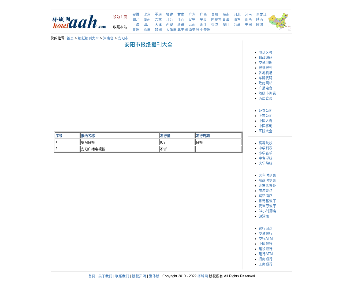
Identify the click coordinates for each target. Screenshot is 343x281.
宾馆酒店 (266, 196)
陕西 (259, 19)
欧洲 (147, 30)
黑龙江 (261, 14)
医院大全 (266, 131)
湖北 (135, 19)
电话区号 (266, 52)
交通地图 (266, 63)
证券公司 (266, 111)
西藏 (169, 25)
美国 (248, 25)
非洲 (158, 30)
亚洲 (135, 30)
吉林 (158, 19)
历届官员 (266, 98)
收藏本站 (120, 27)
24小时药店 (267, 211)
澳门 (225, 25)
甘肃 (180, 14)
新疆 (180, 25)
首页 (70, 38)
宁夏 (203, 19)
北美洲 (182, 30)
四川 (147, 25)
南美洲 (194, 30)
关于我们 (105, 276)
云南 (192, 25)
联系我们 (122, 276)
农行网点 (266, 228)
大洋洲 (171, 30)
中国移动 (266, 126)
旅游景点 (266, 191)
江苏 (169, 19)
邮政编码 (266, 57)
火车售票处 (267, 186)
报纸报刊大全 (88, 38)
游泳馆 (264, 216)
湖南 (147, 19)
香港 (214, 25)
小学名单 (266, 153)
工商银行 (266, 264)
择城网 (202, 276)
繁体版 (154, 276)
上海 (135, 25)
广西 (203, 14)
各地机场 (266, 73)
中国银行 (266, 244)
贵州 (214, 14)
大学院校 (266, 163)
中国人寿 (266, 121)
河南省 (108, 38)
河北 (237, 14)
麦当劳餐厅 (267, 206)
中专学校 (266, 158)
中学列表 (266, 148)
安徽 (135, 14)
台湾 (237, 25)
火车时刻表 (267, 175)
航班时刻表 (267, 180)
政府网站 (266, 83)
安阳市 (123, 38)
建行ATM (266, 254)
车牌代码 (266, 78)
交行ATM (266, 239)
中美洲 (205, 30)
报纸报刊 (266, 68)
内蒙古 (216, 19)
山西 (248, 19)
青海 (225, 19)
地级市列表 (267, 93)
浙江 (203, 25)
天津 (158, 25)
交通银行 (266, 233)
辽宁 (192, 19)
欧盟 (259, 25)
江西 (180, 19)
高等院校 (266, 143)
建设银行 (266, 249)
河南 (248, 14)
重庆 (158, 14)
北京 (147, 14)
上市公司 (266, 116)
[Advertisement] (99, 89)
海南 (225, 14)
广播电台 (266, 88)
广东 (192, 14)
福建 (169, 14)
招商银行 (266, 259)
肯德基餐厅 (267, 201)
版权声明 (139, 276)
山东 (237, 19)
